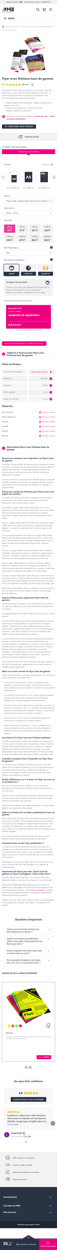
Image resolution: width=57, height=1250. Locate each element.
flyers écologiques (38, 890)
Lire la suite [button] (12, 1124)
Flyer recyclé (10, 1033)
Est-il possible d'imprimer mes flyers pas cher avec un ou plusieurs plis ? (23, 961)
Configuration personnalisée (28, 152)
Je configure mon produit (19, 126)
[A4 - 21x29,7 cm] (44, 177)
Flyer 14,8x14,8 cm (9, 417)
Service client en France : (32, 2)
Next (30, 1067)
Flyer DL (5, 422)
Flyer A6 (5, 426)
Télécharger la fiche (41, 372)
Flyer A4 (5, 436)
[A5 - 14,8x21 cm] (28, 177)
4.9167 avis (15, 85)
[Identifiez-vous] (51, 9)
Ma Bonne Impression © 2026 (28, 1225)
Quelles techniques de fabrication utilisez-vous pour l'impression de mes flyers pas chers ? (25, 941)
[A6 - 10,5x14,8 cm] (13, 177)
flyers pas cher (20, 885)
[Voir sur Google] (6, 1134)
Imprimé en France (12, 2)
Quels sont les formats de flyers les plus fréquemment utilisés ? (23, 930)
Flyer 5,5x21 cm (7, 412)
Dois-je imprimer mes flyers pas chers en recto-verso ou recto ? (24, 952)
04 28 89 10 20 (46, 2)
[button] (4, 1123)
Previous (26, 1067)
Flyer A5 (5, 431)
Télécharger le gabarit (46, 412)
